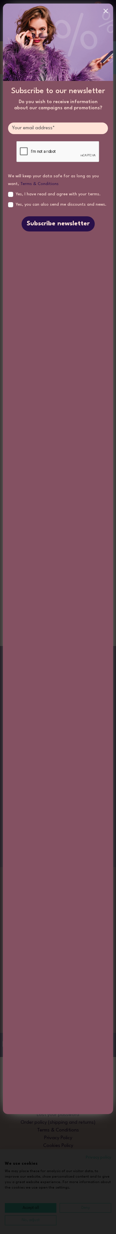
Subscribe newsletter (58, 223)
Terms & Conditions (39, 184)
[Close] (105, 11)
